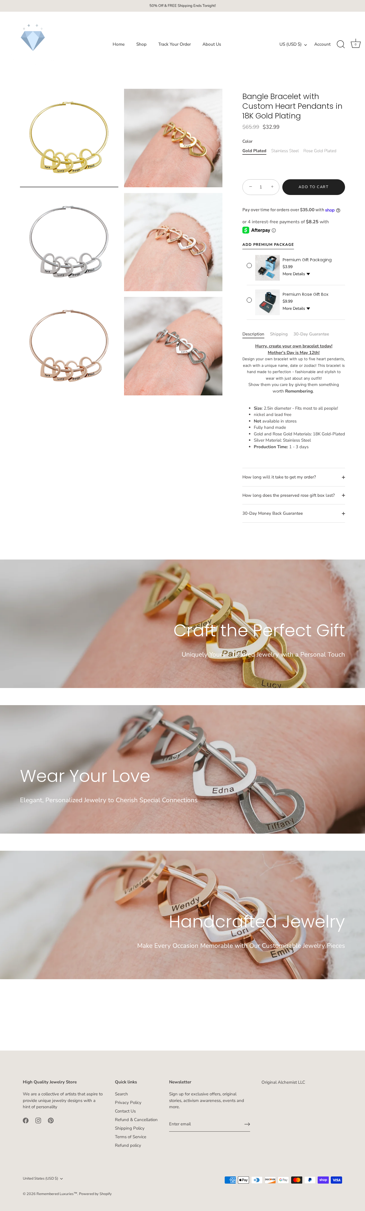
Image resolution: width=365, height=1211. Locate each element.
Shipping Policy (130, 1128)
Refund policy (128, 1145)
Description (253, 334)
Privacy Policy (128, 1102)
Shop (141, 44)
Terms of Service (130, 1137)
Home (119, 44)
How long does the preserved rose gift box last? (288, 495)
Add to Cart (314, 187)
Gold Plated (254, 150)
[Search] (340, 44)
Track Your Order (174, 44)
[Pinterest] (51, 1120)
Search (121, 1094)
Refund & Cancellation (136, 1120)
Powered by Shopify (95, 1193)
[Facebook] (26, 1120)
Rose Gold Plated (319, 150)
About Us (211, 44)
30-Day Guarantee (311, 334)
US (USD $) (290, 44)
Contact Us (125, 1111)
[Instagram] (38, 1120)
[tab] (256, 334)
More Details (294, 274)
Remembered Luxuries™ (56, 1193)
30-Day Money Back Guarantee (272, 513)
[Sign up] (247, 1124)
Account (322, 44)
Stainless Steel (285, 150)
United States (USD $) (40, 1178)
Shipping (279, 334)
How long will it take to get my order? (279, 477)
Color (247, 141)
